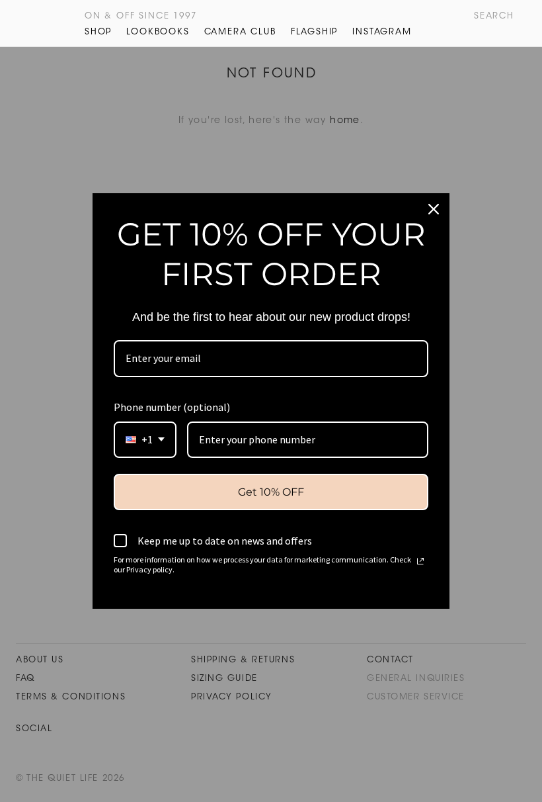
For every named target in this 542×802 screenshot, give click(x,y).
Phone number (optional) (172, 407)
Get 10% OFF (271, 492)
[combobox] (145, 440)
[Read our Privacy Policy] (420, 561)
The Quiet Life (41, 23)
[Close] (433, 209)
